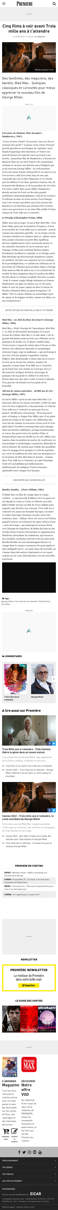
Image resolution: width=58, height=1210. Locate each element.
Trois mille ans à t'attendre (11, 698)
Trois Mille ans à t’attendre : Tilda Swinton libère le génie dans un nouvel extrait (26, 751)
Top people (7, 1174)
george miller (7, 601)
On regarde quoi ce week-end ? (22, 894)
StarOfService (7, 1201)
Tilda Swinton (44, 601)
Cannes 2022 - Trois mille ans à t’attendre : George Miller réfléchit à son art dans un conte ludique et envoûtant (29, 772)
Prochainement (10, 1160)
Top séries (7, 1167)
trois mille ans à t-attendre (25, 601)
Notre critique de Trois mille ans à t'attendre (29, 310)
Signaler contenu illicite (25, 1207)
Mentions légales (8, 1207)
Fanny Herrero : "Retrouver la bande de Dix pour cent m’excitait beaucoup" (29, 887)
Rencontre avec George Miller (29, 480)
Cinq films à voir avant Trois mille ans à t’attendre (29, 766)
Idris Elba (5, 604)
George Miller (37, 697)
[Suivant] (54, 679)
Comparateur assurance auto (13, 1199)
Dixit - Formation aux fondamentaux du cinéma (31, 1201)
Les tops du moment (12, 1181)
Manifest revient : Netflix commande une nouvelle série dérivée (25, 874)
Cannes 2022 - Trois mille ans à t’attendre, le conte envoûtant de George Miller (28, 817)
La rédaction (39, 36)
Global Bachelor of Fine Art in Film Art (39, 1199)
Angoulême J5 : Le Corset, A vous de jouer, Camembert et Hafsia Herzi (27, 881)
